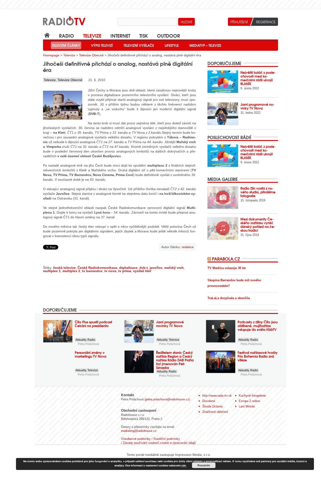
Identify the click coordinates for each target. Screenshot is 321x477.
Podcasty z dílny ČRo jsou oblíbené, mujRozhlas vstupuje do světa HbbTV (258, 325)
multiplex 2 (71, 271)
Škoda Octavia (212, 406)
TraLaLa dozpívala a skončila (228, 298)
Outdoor (168, 35)
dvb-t (143, 268)
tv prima (124, 271)
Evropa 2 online (249, 401)
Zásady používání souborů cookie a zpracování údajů (159, 443)
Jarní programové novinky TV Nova (257, 106)
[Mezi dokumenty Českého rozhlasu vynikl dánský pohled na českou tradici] (222, 228)
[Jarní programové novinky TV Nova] (222, 113)
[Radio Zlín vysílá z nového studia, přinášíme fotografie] (222, 197)
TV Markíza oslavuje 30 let (226, 268)
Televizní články (66, 45)
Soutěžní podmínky (166, 439)
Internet (120, 35)
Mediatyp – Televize (205, 45)
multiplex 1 (52, 271)
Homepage (51, 55)
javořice (156, 268)
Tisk (143, 35)
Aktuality (80, 339)
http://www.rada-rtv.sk (217, 395)
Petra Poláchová (88, 344)
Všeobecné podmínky (136, 439)
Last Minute (247, 406)
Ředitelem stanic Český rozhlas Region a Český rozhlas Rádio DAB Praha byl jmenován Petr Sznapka (175, 360)
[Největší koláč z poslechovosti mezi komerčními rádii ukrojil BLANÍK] (222, 81)
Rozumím (203, 465)
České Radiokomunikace (97, 268)
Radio (66, 35)
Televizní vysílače (139, 45)
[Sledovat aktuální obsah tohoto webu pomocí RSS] (209, 258)
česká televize (64, 268)
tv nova (110, 271)
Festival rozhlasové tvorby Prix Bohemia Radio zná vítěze (258, 356)
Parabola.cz (226, 258)
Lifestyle (172, 45)
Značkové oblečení (215, 412)
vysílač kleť (142, 271)
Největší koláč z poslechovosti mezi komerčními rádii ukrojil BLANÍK (258, 78)
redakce (188, 247)
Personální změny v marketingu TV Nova (90, 354)
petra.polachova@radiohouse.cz (167, 399)
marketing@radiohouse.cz (139, 431)
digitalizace (128, 268)
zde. (184, 465)
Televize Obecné (91, 55)
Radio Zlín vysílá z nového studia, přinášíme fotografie (257, 192)
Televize (92, 35)
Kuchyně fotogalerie (252, 395)
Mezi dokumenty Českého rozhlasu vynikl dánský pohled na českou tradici (257, 224)
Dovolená (208, 401)
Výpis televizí (102, 45)
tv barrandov (92, 271)
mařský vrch (174, 268)
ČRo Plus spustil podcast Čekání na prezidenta (93, 323)
